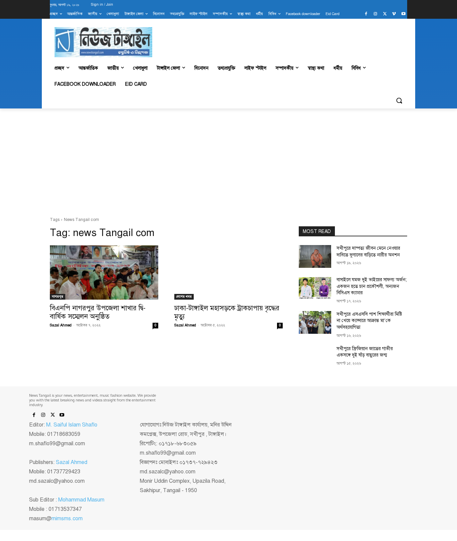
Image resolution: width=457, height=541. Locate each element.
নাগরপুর (57, 296)
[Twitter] (385, 14)
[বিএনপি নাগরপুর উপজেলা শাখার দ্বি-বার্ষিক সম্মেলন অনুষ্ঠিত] (104, 272)
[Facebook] (366, 14)
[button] (399, 100)
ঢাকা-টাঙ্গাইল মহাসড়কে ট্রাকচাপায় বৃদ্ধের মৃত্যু (226, 312)
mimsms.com (67, 518)
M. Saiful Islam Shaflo (71, 424)
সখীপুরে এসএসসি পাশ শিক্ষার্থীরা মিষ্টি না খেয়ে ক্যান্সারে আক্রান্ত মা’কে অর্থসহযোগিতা (369, 320)
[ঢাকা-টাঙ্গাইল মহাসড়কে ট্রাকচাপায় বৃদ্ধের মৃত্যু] (228, 272)
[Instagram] (375, 14)
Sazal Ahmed (61, 325)
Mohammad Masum (81, 499)
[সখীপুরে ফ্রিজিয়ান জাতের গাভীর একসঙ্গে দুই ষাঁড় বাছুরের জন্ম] (315, 356)
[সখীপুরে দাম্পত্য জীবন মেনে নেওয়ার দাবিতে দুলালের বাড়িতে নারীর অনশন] (315, 256)
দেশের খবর (184, 296)
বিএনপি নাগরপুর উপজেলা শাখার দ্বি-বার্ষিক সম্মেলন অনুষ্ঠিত (98, 312)
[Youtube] (403, 14)
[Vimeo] (394, 14)
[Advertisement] (228, 163)
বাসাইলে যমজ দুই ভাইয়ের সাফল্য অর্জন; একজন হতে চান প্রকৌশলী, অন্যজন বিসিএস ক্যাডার (372, 286)
